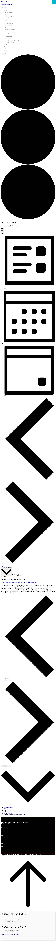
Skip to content (5, 1)
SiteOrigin (38, 854)
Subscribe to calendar (5, 766)
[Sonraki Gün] (29, 563)
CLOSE (54, 1)
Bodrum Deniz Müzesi (6, 4)
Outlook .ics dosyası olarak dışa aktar (15, 814)
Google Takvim (8, 807)
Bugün (3, 566)
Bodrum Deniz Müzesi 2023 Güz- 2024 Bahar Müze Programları (19, 582)
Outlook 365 (7, 810)
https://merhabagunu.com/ (10, 934)
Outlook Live (7, 812)
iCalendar (6, 809)
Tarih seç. (15, 575)
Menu (3, 7)
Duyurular (6, 44)
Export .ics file (8, 813)
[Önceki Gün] (29, 480)
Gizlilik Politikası (23, 854)
